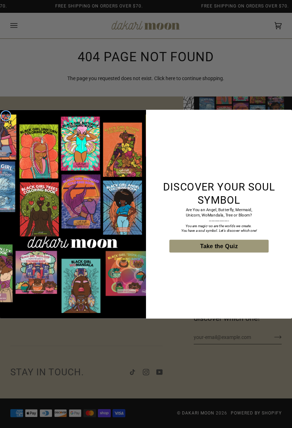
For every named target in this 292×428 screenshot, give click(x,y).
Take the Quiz (219, 246)
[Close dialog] (5, 115)
